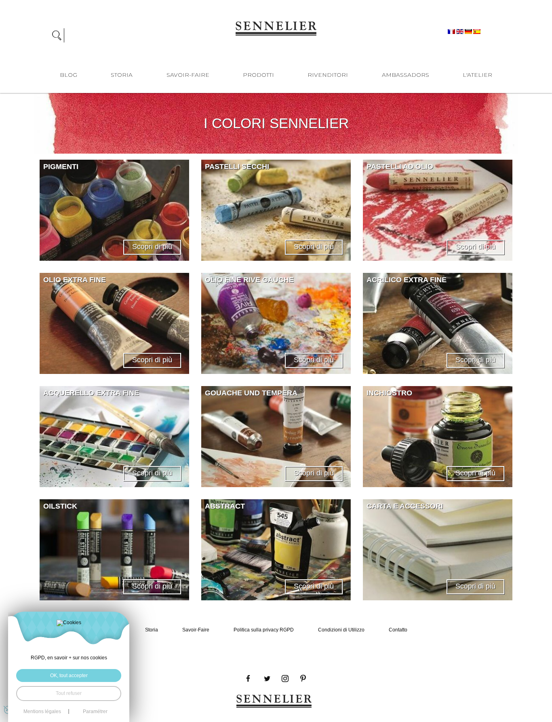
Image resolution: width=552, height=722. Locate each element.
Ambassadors (405, 75)
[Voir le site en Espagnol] (476, 31)
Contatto (398, 630)
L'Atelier (477, 75)
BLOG (68, 75)
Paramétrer (95, 711)
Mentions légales (42, 711)
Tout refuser (69, 693)
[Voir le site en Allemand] (469, 31)
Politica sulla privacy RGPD (264, 630)
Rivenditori (328, 75)
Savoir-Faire (187, 75)
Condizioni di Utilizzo (341, 630)
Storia (122, 75)
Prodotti (258, 75)
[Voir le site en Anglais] (460, 31)
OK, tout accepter (69, 675)
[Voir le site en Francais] (452, 31)
